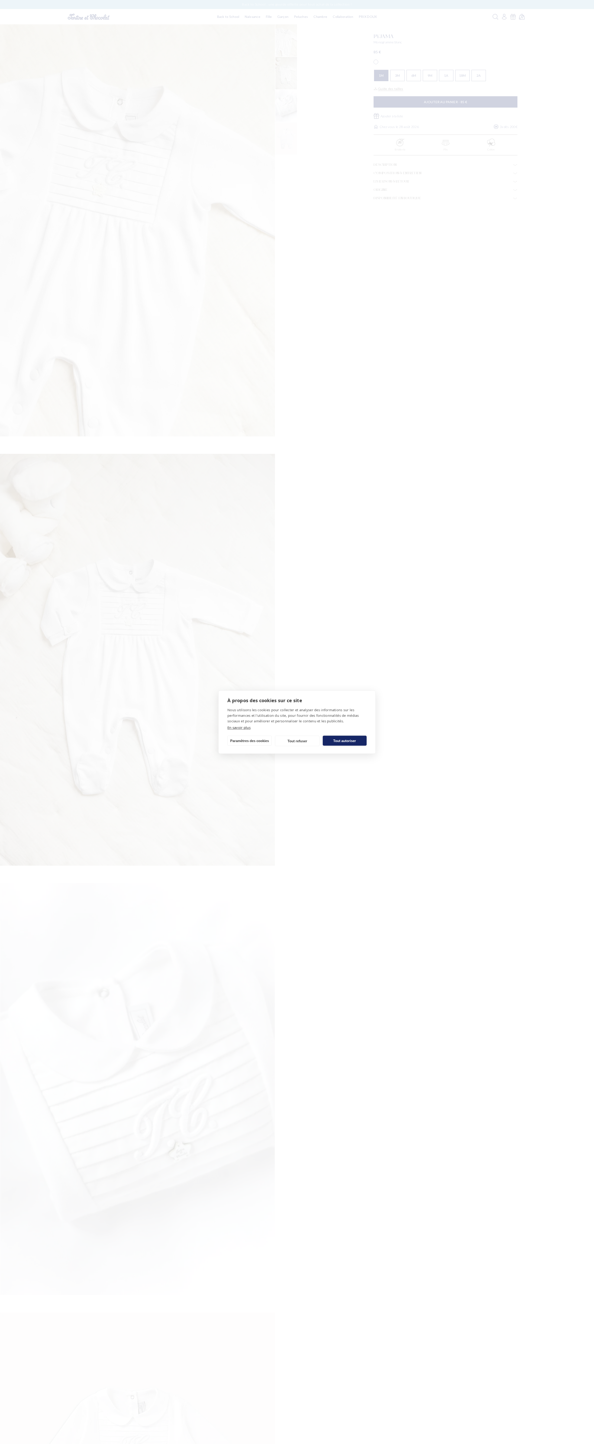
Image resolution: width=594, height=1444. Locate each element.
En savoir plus (239, 727)
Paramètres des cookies (249, 741)
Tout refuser (297, 741)
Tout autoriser (344, 741)
